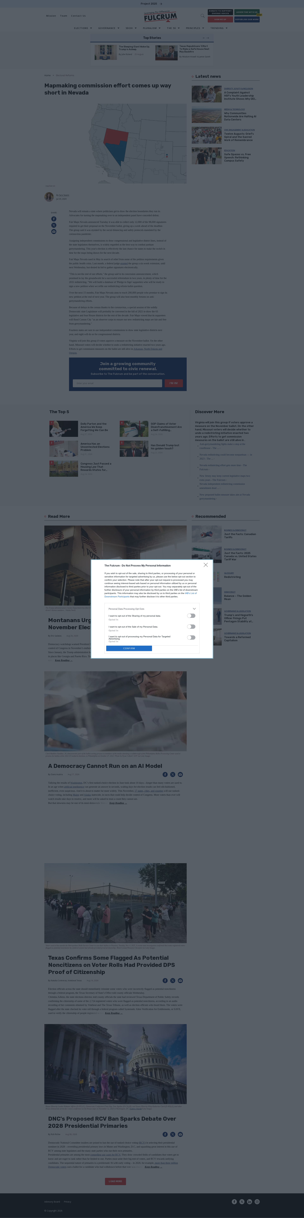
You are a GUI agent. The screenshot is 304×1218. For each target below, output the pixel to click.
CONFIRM (129, 648)
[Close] (207, 566)
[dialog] (152, 609)
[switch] (191, 616)
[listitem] (152, 608)
